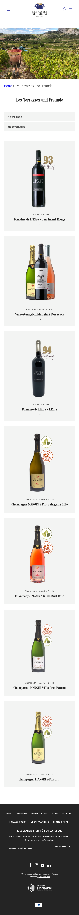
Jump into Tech (44, 876)
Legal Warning (40, 822)
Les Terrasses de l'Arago (48, 874)
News (55, 813)
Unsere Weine (39, 813)
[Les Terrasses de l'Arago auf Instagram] (36, 865)
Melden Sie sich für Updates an (39, 831)
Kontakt (67, 813)
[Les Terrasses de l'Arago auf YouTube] (42, 865)
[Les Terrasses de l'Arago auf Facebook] (30, 865)
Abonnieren (61, 846)
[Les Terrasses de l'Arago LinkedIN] (49, 865)
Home (8, 86)
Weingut (22, 813)
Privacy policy (18, 822)
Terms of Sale (61, 822)
